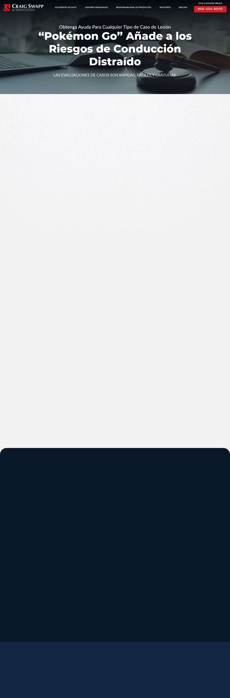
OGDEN (23, 586)
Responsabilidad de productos (133, 8)
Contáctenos (94, 672)
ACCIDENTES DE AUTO (66, 8)
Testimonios (117, 665)
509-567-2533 (103, 524)
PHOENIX (183, 559)
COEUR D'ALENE (109, 559)
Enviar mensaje (177, 191)
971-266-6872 (23, 580)
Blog (135, 665)
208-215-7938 (103, 580)
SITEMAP (115, 684)
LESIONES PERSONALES (96, 8)
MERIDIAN (64, 506)
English (183, 8)
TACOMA (143, 586)
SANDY (22, 506)
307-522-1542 (142, 554)
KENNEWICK (66, 559)
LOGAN (62, 586)
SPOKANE (64, 533)
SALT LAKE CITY (148, 506)
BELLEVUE (184, 586)
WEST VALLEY (107, 613)
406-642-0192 (182, 554)
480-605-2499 (182, 577)
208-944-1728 (103, 604)
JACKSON (144, 533)
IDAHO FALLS (107, 586)
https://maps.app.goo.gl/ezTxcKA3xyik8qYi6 (156, 607)
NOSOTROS (165, 8)
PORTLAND (26, 559)
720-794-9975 (142, 580)
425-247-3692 (182, 607)
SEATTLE (103, 533)
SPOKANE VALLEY (110, 506)
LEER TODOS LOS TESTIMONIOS (178, 309)
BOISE (22, 533)
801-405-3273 (142, 527)
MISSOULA (184, 533)
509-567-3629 (63, 580)
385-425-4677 (63, 604)
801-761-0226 (103, 631)
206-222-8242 (103, 554)
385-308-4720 (182, 527)
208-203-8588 (63, 524)
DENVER (143, 559)
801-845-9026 (23, 527)
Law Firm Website (170, 680)
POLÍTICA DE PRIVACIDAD (95, 680)
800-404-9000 (210, 9)
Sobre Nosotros (93, 665)
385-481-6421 (23, 604)
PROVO (181, 506)
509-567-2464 (63, 554)
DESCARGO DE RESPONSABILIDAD (128, 680)
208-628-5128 (23, 554)
